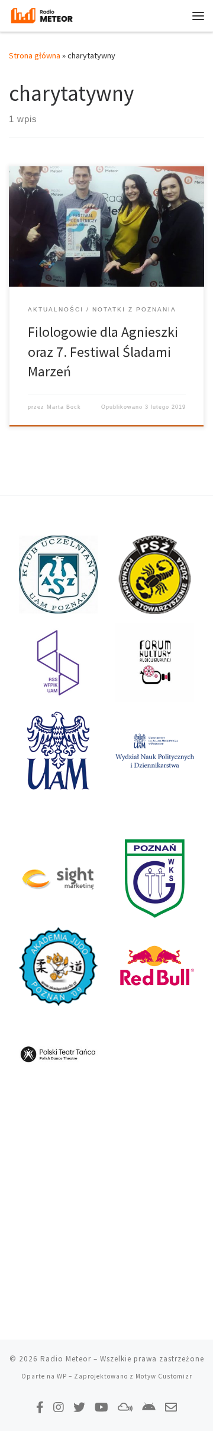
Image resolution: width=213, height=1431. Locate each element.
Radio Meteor (65, 1359)
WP (62, 1376)
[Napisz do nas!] (171, 1407)
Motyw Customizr (163, 1376)
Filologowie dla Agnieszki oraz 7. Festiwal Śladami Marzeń (103, 351)
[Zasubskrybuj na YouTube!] (101, 1407)
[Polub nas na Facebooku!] (40, 1407)
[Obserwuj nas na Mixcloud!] (125, 1407)
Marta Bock (64, 407)
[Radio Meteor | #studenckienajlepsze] (42, 14)
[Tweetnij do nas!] (79, 1407)
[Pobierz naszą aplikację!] (149, 1407)
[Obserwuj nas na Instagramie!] (58, 1407)
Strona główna (34, 55)
